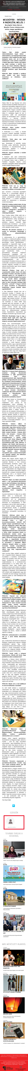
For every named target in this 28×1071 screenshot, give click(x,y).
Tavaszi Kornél (6, 949)
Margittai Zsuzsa (8, 16)
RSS (2, 1055)
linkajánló (8, 1055)
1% (4, 1055)
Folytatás (10, 9)
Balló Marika (6, 914)
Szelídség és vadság (9, 858)
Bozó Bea (5, 840)
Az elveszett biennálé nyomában (12, 992)
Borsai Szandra (13, 974)
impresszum (3, 1056)
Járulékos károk (7, 1014)
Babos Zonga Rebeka (7, 1021)
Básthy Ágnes (6, 996)
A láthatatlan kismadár (9, 906)
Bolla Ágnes (6, 974)
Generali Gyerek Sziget (9, 882)
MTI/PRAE (5, 864)
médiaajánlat (23, 1055)
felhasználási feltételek (14, 1056)
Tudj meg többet (17, 9)
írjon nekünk (15, 1055)
